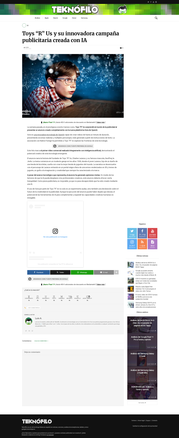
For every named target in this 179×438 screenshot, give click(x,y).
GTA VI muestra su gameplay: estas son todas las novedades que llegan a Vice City (146, 281)
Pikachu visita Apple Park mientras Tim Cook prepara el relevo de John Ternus (146, 289)
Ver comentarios (34, 308)
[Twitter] (148, 2)
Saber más (101, 122)
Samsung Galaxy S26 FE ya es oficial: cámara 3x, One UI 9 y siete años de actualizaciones (146, 305)
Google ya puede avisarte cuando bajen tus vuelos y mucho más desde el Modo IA (146, 273)
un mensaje (50, 435)
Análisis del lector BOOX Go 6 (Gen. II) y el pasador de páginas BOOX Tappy (146, 265)
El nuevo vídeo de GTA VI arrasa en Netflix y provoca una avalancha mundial (146, 297)
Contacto (154, 420)
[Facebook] (151, 2)
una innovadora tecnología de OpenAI (49, 135)
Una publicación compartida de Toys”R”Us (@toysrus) (55, 264)
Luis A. (27, 47)
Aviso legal (141, 420)
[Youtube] (153, 2)
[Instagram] (156, 2)
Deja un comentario (40, 341)
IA (27, 25)
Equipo (148, 420)
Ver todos (141, 403)
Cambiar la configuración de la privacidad (145, 426)
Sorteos (134, 420)
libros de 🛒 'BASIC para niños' (44, 324)
